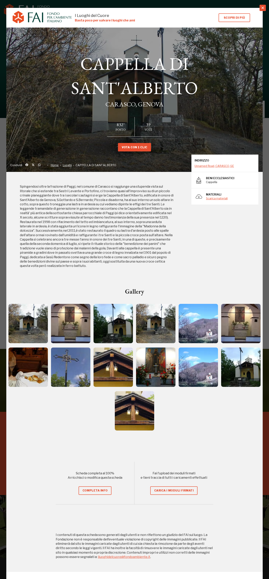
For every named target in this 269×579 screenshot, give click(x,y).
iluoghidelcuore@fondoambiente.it (124, 557)
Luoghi (67, 165)
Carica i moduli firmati (174, 490)
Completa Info (95, 490)
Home (55, 165)
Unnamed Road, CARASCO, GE (214, 166)
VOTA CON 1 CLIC (134, 147)
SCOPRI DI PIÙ (234, 17)
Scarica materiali (217, 198)
